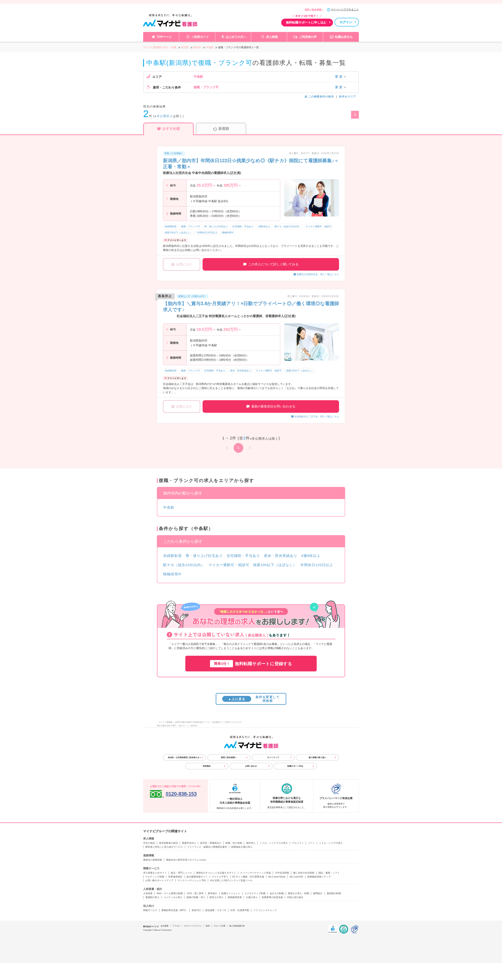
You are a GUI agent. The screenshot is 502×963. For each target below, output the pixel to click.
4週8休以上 (310, 556)
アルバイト (298, 843)
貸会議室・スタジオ (215, 910)
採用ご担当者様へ (314, 9)
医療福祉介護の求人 (241, 847)
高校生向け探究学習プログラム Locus (186, 859)
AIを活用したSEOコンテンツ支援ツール (231, 880)
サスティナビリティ (193, 926)
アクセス (176, 926)
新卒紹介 (212, 893)
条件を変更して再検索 (254, 698)
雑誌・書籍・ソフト (329, 872)
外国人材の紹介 (295, 897)
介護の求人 (252, 897)
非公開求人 (165, 116)
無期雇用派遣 (235, 897)
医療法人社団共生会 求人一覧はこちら (318, 274)
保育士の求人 (216, 897)
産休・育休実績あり (280, 556)
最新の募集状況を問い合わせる (273, 406)
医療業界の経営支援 (272, 897)
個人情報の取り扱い (317, 757)
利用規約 (207, 766)
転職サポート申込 (295, 766)
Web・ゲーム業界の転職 (170, 893)
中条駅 (168, 507)
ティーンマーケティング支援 (255, 872)
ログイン (346, 22)
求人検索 (272, 36)
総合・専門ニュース (181, 872)
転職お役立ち (344, 36)
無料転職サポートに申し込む (306, 22)
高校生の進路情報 (152, 859)
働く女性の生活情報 (303, 872)
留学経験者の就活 (168, 843)
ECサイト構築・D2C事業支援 (248, 876)
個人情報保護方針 (237, 926)
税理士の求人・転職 (298, 893)
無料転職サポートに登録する (253, 663)
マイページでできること (345, 9)
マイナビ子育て (220, 876)
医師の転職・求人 (195, 897)
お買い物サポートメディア (159, 880)
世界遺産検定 (175, 876)
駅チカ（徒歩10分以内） (184, 565)
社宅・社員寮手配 (239, 910)
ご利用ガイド (200, 36)
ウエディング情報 (154, 876)
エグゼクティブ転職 (255, 893)
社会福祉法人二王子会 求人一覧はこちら (316, 416)
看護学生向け (189, 843)
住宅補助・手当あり (243, 556)
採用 (208, 926)
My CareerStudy (277, 876)
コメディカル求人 (173, 897)
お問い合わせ (251, 766)
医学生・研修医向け (210, 843)
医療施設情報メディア (319, 876)
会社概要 (164, 926)
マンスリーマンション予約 (192, 880)
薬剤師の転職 (334, 893)
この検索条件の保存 (321, 96)
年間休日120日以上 (316, 565)
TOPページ (164, 36)
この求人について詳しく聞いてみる (273, 264)
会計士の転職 (277, 893)
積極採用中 (172, 574)
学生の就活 (149, 843)
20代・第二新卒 (195, 893)
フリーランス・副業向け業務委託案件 (207, 847)
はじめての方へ (236, 36)
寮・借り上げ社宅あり (204, 556)
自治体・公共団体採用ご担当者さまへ (184, 757)
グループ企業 (219, 926)
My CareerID (296, 876)
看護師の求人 (152, 897)
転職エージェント (230, 893)
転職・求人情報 (234, 843)
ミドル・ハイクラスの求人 (274, 843)
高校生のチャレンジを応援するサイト (216, 872)
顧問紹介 (318, 893)
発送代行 (196, 910)
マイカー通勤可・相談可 (228, 565)
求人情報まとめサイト (155, 872)
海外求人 (251, 843)
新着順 (223, 129)
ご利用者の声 (308, 36)
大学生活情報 (282, 872)
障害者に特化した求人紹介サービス (164, 847)
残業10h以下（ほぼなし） (275, 565)
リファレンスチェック (265, 910)
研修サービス (150, 910)
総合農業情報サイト (197, 876)
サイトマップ (273, 757)
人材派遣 (148, 893)
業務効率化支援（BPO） (174, 910)
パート (311, 843)
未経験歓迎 (172, 556)
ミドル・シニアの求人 (331, 843)
